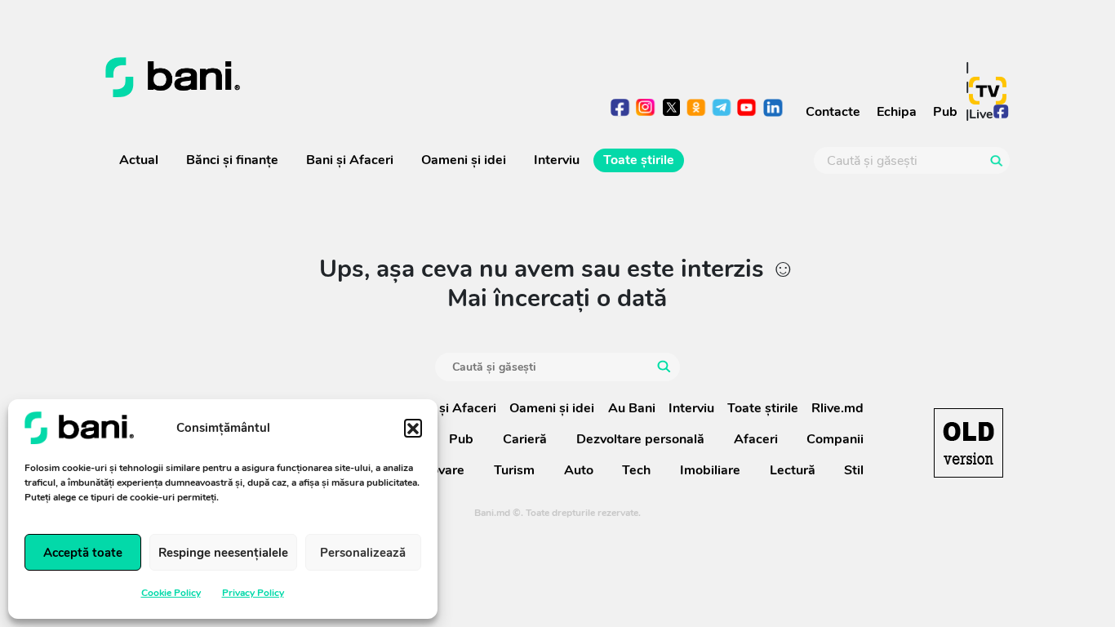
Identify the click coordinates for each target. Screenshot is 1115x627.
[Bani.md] (968, 443)
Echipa (897, 112)
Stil (854, 470)
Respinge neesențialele (223, 553)
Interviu (557, 160)
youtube (747, 109)
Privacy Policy (253, 592)
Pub (945, 112)
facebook (621, 109)
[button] (413, 428)
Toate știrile (638, 160)
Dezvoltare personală (640, 439)
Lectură (792, 470)
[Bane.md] (325, 77)
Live (981, 114)
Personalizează (363, 553)
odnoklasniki (696, 109)
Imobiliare (710, 470)
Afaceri (756, 439)
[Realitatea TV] (987, 90)
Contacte (833, 112)
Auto (578, 470)
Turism (514, 470)
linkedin (772, 109)
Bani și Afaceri (349, 160)
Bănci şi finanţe (232, 160)
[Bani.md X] (671, 107)
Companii (835, 439)
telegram (722, 109)
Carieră (525, 439)
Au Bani (631, 408)
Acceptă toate (82, 553)
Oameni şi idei (463, 160)
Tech (636, 470)
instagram (646, 109)
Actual (138, 160)
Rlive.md (837, 408)
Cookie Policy (171, 592)
